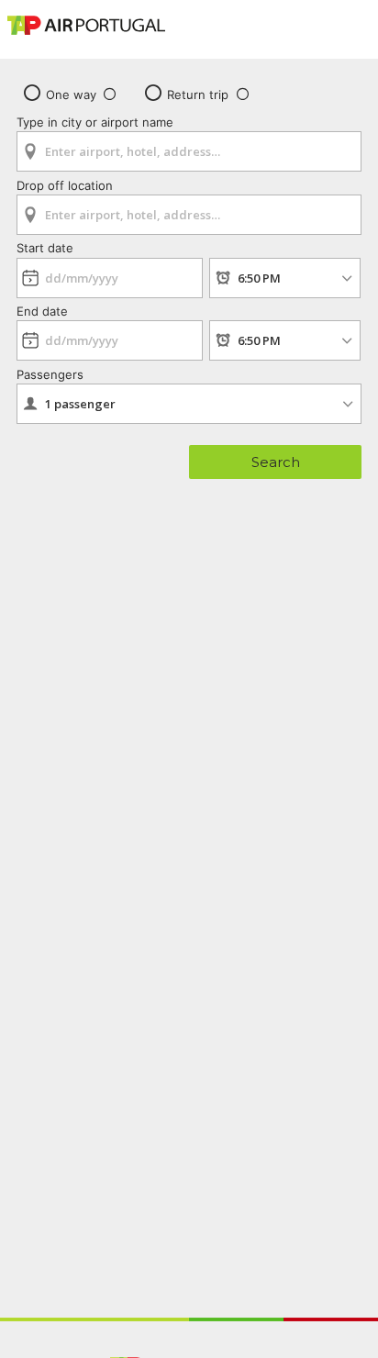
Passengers (50, 374)
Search (275, 462)
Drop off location (65, 185)
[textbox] (189, 151)
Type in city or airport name (95, 122)
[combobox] (189, 145)
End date (42, 311)
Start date (45, 247)
